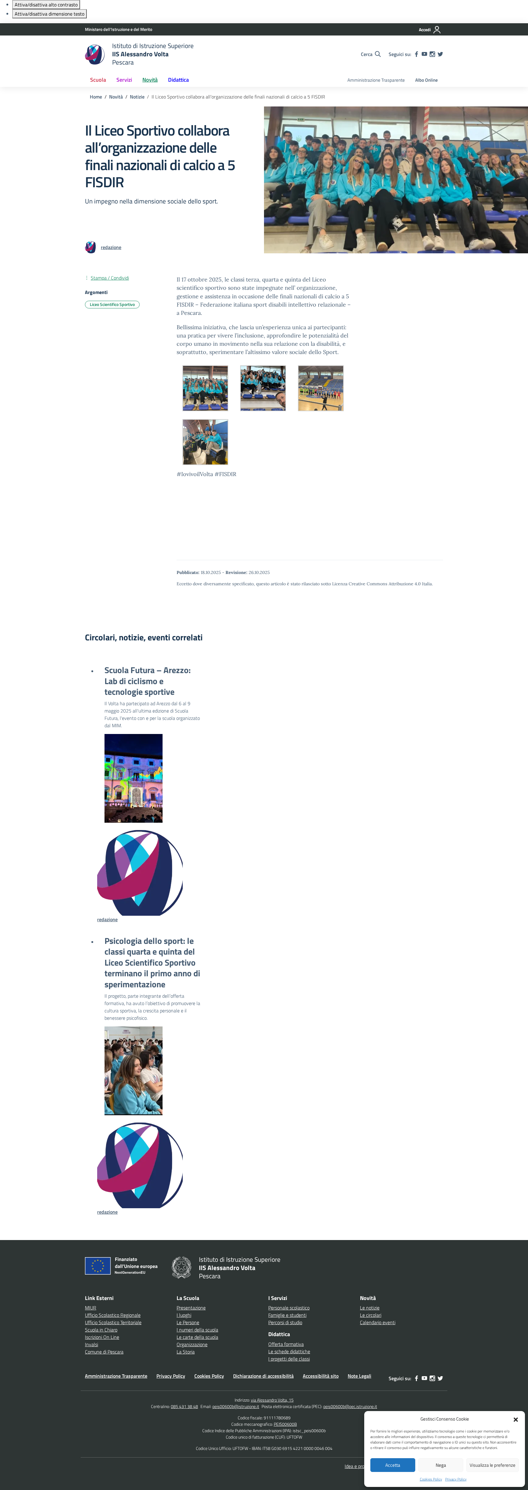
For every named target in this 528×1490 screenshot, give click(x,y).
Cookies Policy (431, 1479)
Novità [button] (150, 80)
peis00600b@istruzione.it (235, 1406)
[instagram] (432, 54)
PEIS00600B (285, 1424)
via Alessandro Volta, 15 (272, 1400)
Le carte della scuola (197, 1337)
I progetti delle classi (289, 1358)
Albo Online (426, 80)
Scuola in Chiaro (101, 1329)
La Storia (186, 1351)
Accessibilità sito (321, 1376)
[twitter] (440, 54)
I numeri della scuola (197, 1329)
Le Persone (188, 1322)
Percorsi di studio (285, 1322)
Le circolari (370, 1315)
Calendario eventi (377, 1322)
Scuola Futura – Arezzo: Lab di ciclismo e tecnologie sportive (148, 680)
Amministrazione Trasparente (376, 80)
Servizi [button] (124, 80)
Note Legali (359, 1376)
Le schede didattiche (289, 1351)
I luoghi (184, 1315)
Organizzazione (192, 1344)
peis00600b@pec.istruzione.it (350, 1406)
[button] (516, 1419)
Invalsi (91, 1344)
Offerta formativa (286, 1344)
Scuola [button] (98, 80)
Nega (441, 1465)
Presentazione (191, 1307)
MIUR (90, 1307)
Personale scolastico (289, 1307)
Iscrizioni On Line (102, 1337)
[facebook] (416, 54)
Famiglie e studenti (287, 1315)
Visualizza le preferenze (492, 1465)
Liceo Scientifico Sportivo (112, 304)
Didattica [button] (178, 80)
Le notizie (370, 1307)
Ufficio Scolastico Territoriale (113, 1322)
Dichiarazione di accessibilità (263, 1376)
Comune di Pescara (104, 1351)
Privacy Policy (456, 1479)
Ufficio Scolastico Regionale (113, 1315)
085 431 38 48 (184, 1406)
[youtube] (424, 54)
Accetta (392, 1465)
